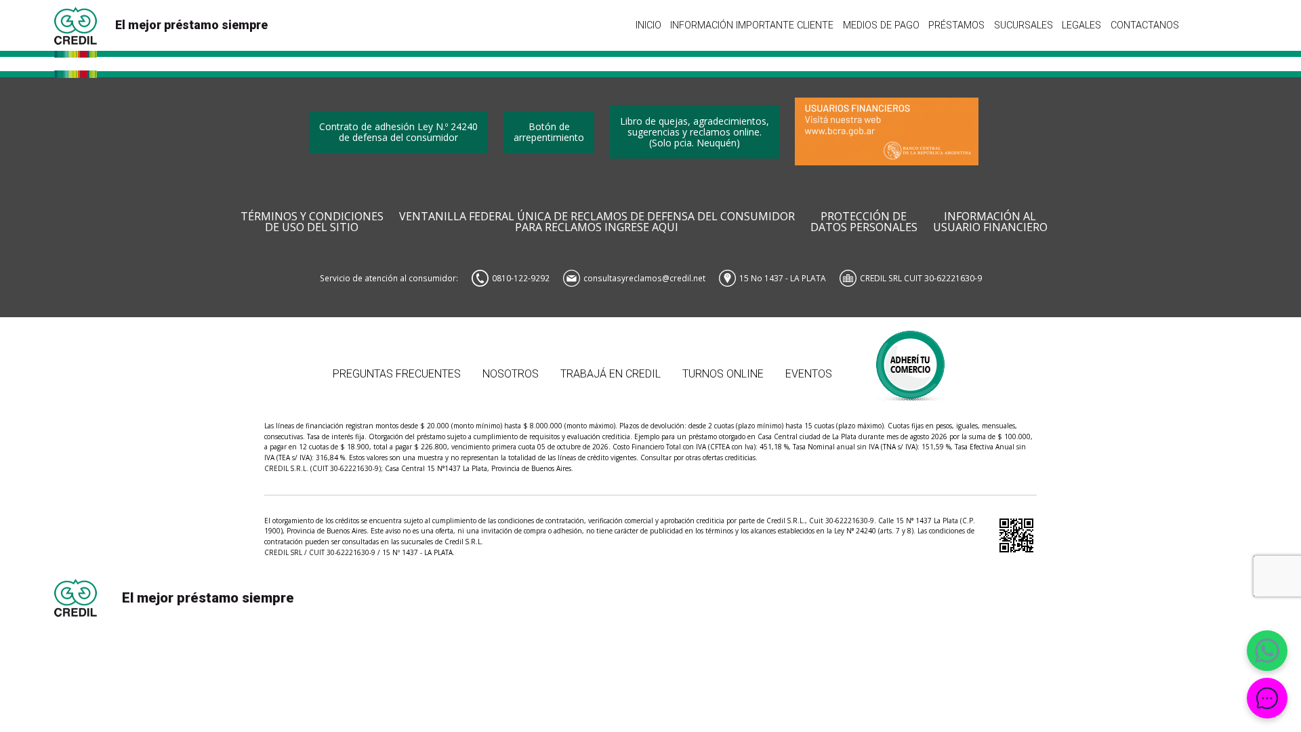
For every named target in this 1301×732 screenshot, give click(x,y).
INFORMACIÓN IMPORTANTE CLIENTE (751, 24)
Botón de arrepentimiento (549, 132)
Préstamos (956, 24)
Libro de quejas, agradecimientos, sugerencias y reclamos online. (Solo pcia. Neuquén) (694, 132)
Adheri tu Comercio (911, 359)
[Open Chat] (1267, 698)
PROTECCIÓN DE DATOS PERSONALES (863, 222)
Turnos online (723, 373)
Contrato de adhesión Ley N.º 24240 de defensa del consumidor (398, 132)
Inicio (648, 24)
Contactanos (1145, 24)
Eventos (808, 373)
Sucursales (1023, 24)
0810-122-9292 (521, 277)
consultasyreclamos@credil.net (644, 277)
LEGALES (1081, 24)
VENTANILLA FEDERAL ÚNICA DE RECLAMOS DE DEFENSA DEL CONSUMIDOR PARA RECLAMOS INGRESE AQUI (597, 222)
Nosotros (510, 373)
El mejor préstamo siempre (191, 25)
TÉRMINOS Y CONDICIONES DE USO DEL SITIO (312, 222)
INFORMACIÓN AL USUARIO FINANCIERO (990, 222)
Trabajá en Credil (610, 373)
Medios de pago (881, 24)
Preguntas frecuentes (397, 373)
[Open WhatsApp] (1267, 650)
